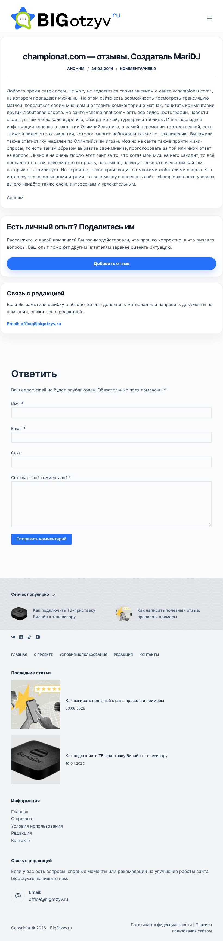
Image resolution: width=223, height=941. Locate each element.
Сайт (16, 452)
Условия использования (83, 655)
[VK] (13, 637)
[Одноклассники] (21, 637)
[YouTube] (38, 637)
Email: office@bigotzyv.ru (34, 323)
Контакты (149, 655)
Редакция (123, 655)
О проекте (43, 655)
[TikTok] (29, 637)
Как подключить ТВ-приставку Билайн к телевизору (64, 614)
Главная (19, 655)
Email (18, 428)
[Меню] (209, 18)
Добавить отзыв (111, 263)
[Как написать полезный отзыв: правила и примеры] (124, 613)
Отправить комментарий (41, 538)
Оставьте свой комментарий (41, 477)
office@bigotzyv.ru (48, 899)
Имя (17, 403)
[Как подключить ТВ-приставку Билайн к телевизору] (19, 613)
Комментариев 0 (138, 68)
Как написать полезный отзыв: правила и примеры (168, 614)
